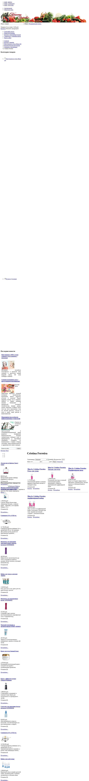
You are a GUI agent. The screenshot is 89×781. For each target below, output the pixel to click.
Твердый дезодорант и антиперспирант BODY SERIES (11, 625)
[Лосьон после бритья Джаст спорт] (6, 473)
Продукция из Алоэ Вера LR (12, 44)
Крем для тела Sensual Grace (10, 651)
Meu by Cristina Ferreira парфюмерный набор (36, 497)
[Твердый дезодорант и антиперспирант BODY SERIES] (6, 635)
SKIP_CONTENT (9, 3)
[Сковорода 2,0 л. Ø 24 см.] (6, 741)
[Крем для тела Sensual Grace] (6, 660)
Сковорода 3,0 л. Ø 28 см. (9, 515)
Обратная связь (8, 10)
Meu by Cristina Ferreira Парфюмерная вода (77, 469)
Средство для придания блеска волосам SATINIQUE (10, 707)
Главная (6, 41)
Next (7, 450)
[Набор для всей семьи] (6, 767)
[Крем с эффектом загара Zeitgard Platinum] (6, 689)
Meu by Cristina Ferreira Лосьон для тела (57, 468)
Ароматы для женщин (10, 47)
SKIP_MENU (8, 2)
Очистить (60, 461)
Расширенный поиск (35, 24)
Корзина (3, 28)
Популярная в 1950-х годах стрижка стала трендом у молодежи (9, 356)
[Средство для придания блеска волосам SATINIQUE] (6, 717)
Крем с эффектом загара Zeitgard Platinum (8, 679)
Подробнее (36, 488)
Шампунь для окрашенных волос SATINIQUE (9, 599)
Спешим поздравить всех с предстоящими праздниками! (10, 380)
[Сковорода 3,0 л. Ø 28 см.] (6, 524)
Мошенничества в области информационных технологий (10, 417)
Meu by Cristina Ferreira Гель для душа (36, 470)
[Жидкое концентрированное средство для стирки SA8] (6, 498)
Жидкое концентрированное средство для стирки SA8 (10, 488)
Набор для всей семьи (7, 759)
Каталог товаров (9, 42)
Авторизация (8, 8)
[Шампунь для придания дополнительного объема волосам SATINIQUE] (6, 553)
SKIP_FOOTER (8, 5)
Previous (3, 450)
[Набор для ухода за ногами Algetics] (6, 584)
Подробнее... (4, 484)
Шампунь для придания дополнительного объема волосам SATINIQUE (8, 543)
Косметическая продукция (12, 45)
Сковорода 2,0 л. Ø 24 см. (9, 732)
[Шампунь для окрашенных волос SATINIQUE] (6, 609)
